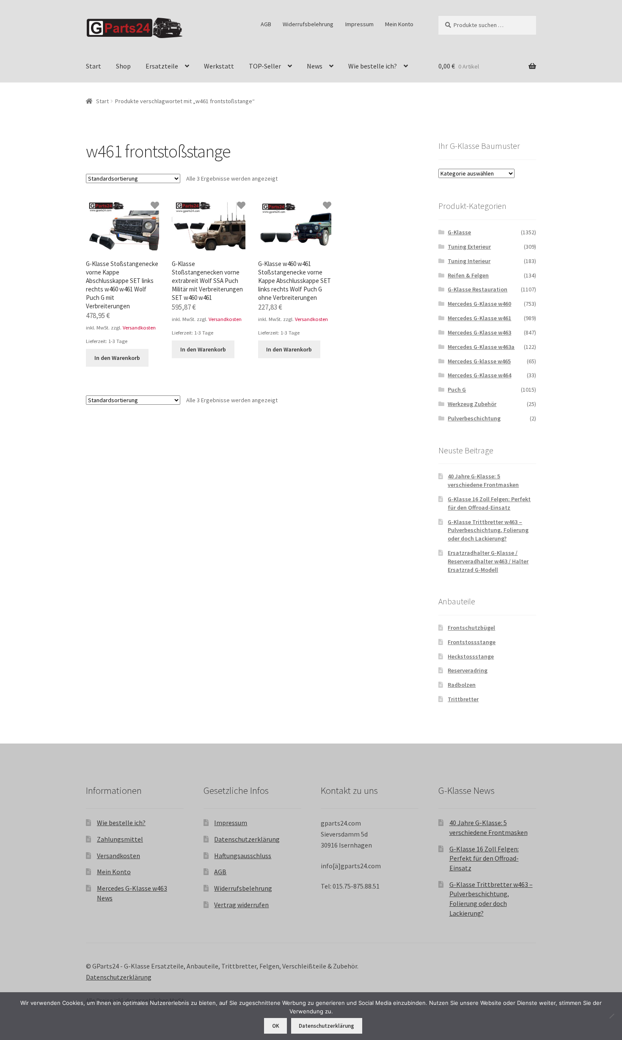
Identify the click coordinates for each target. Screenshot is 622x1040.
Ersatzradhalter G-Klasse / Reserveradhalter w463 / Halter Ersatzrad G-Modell (488, 561)
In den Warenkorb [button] (117, 358)
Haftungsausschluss (242, 855)
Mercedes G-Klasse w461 (479, 318)
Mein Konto (399, 24)
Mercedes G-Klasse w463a (481, 347)
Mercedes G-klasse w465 (479, 361)
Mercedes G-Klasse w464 (479, 375)
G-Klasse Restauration (477, 289)
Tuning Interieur (469, 261)
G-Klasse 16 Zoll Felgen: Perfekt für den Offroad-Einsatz (489, 503)
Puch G (457, 389)
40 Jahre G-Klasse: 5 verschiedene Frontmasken (483, 480)
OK (275, 1025)
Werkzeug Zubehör (472, 404)
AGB (266, 24)
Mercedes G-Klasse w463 (479, 332)
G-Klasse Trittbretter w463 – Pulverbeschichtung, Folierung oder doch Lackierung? (488, 530)
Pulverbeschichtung (474, 418)
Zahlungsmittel (120, 839)
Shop (123, 66)
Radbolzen (462, 685)
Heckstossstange (471, 656)
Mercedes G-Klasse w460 (479, 303)
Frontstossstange (471, 642)
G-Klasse (459, 232)
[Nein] (611, 1016)
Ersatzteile (162, 66)
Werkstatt (219, 66)
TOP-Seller (265, 66)
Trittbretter (463, 699)
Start (93, 66)
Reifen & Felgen (468, 275)
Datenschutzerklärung (247, 839)
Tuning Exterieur (469, 246)
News (314, 66)
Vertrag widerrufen (241, 904)
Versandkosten (139, 327)
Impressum (359, 24)
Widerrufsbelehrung (308, 24)
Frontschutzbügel (471, 627)
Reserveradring (467, 670)
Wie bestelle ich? (372, 66)
